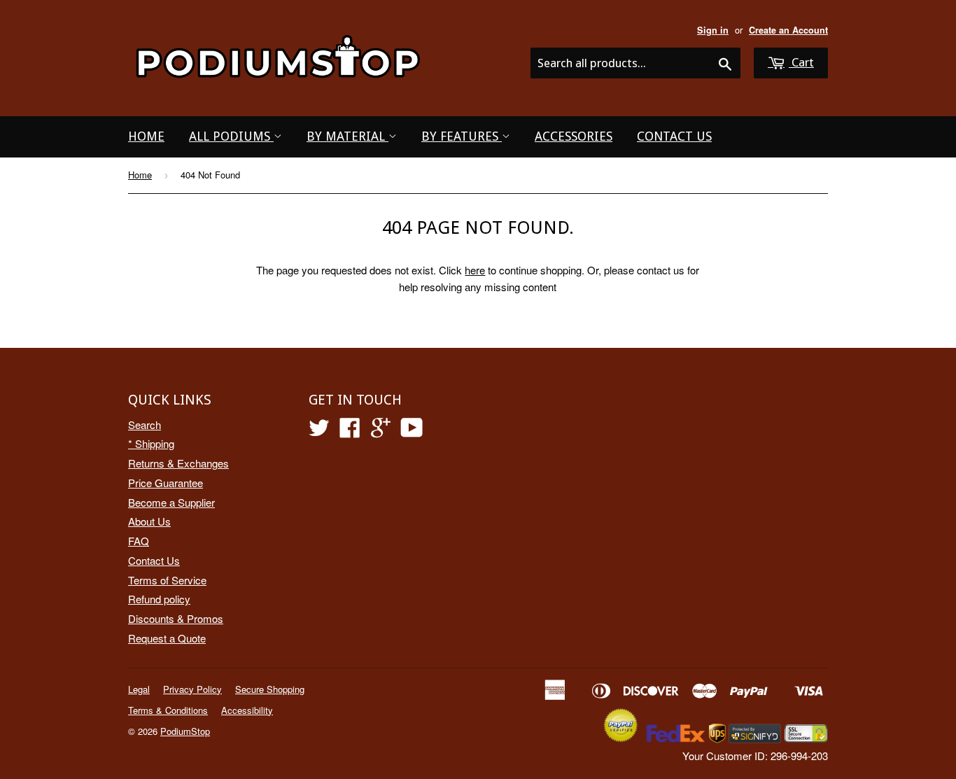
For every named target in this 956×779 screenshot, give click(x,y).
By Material (347, 136)
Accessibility (247, 710)
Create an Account (788, 30)
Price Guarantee (165, 482)
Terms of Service (167, 580)
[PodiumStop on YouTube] (412, 431)
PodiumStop (185, 731)
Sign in (713, 30)
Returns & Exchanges (178, 463)
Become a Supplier (171, 502)
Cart (801, 62)
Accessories (573, 136)
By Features (461, 136)
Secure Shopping (269, 689)
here (475, 269)
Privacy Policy (192, 689)
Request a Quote (167, 638)
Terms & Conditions (168, 710)
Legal (139, 689)
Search (144, 424)
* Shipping (151, 443)
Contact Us (674, 136)
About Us (149, 521)
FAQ (138, 540)
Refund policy (159, 598)
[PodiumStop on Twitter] (319, 431)
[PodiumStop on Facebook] (349, 431)
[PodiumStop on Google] (380, 431)
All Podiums (231, 136)
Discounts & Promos (175, 618)
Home (146, 136)
